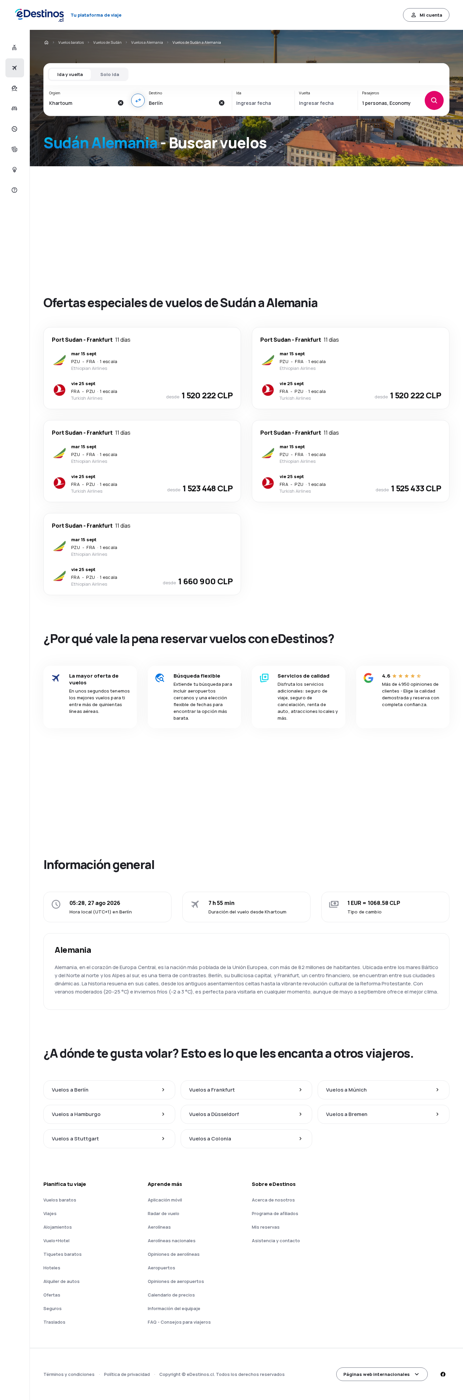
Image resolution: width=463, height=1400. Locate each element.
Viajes (50, 1213)
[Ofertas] (13, 128)
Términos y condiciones (69, 1374)
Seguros (52, 1308)
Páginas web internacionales (376, 1374)
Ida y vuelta (70, 74)
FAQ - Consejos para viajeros (179, 1322)
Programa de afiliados (275, 1213)
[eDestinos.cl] (46, 42)
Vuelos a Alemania (147, 42)
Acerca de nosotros (273, 1200)
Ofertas (51, 1295)
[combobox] (81, 102)
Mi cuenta (431, 15)
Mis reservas (266, 1227)
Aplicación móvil (165, 1200)
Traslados (54, 1322)
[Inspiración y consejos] (13, 169)
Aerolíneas (159, 1227)
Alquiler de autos (61, 1281)
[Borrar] (120, 103)
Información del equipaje (174, 1308)
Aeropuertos (161, 1268)
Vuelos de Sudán (107, 42)
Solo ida (109, 74)
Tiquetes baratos (62, 1254)
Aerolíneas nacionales (172, 1240)
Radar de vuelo (163, 1213)
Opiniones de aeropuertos (176, 1281)
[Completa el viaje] (13, 149)
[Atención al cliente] (13, 190)
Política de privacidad (127, 1374)
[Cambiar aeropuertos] (138, 100)
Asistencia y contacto (276, 1240)
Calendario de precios (171, 1295)
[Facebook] (442, 1374)
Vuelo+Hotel (56, 1240)
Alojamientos (57, 1227)
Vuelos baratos (71, 42)
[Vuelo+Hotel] (13, 47)
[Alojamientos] (13, 108)
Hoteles (51, 1268)
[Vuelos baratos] (13, 67)
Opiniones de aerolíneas (174, 1254)
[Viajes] (13, 88)
